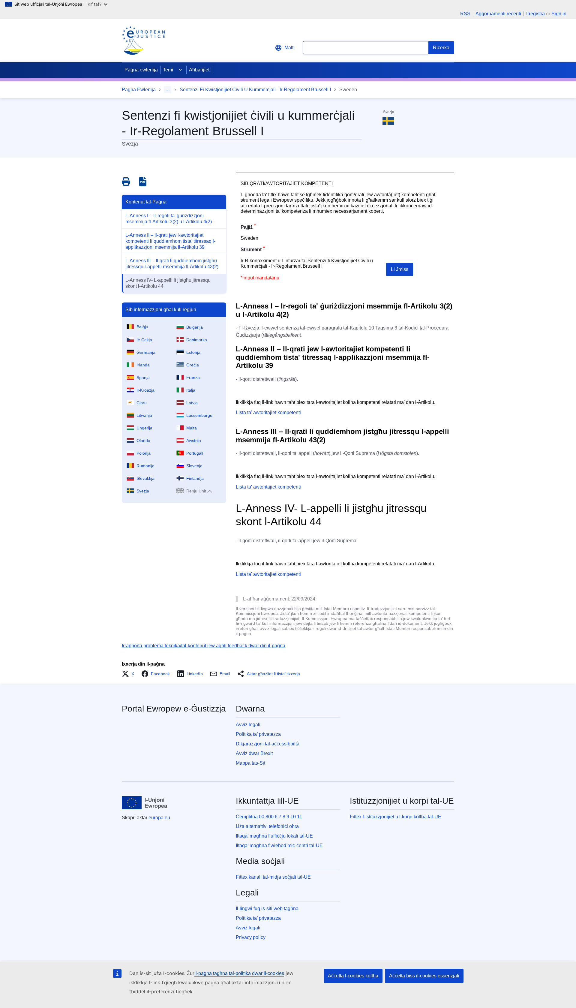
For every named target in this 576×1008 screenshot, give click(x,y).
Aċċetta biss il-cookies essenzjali (424, 975)
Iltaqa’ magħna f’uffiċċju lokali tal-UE (274, 835)
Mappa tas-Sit (250, 763)
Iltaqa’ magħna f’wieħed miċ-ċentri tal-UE (279, 845)
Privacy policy (251, 937)
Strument (251, 249)
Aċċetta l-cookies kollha (353, 975)
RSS (465, 13)
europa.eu (159, 817)
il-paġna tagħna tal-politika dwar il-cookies (239, 973)
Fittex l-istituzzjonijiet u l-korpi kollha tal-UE (395, 816)
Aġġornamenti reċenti (498, 13)
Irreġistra (535, 13)
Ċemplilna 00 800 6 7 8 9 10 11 (269, 816)
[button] (130, 673)
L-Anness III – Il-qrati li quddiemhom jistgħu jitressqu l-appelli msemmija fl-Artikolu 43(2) (171, 263)
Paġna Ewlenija (139, 89)
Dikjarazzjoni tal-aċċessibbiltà (267, 743)
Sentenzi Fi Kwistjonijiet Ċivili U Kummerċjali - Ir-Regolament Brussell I (255, 89)
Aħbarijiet (199, 69)
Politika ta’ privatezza (258, 734)
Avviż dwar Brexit (254, 753)
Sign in (558, 13)
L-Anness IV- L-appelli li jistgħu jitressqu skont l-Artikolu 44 (168, 283)
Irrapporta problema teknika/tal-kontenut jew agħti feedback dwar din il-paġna (203, 645)
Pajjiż (247, 227)
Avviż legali (248, 724)
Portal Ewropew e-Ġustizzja (174, 708)
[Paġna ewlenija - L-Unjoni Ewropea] (144, 802)
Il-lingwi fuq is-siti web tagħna (267, 908)
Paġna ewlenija (141, 69)
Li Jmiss (399, 269)
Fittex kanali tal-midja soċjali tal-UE (273, 877)
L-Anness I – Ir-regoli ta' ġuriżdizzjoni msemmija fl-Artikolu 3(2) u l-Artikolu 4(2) (168, 218)
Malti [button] (289, 47)
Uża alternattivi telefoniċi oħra (267, 826)
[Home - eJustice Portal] (143, 40)
